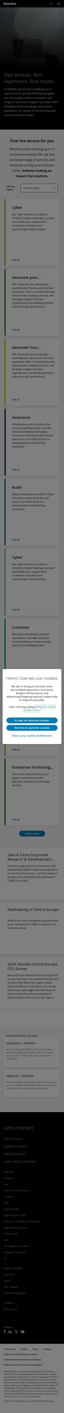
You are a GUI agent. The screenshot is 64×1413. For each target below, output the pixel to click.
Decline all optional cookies (32, 728)
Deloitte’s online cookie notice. (39, 708)
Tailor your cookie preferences (32, 735)
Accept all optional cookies (32, 720)
